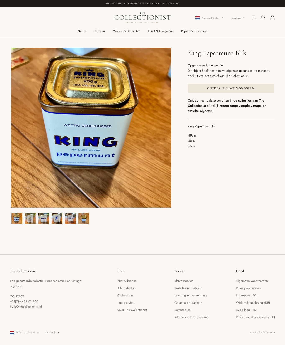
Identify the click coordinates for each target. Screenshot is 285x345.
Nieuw (82, 31)
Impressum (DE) (246, 295)
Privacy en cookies (248, 288)
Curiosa (100, 31)
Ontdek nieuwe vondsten (231, 88)
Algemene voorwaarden (252, 281)
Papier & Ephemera (194, 31)
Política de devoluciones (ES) (255, 317)
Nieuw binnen (127, 281)
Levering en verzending (190, 295)
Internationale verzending (191, 317)
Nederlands (235, 17)
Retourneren (182, 309)
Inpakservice (125, 302)
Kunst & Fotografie (160, 31)
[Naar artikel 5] (70, 218)
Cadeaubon (125, 295)
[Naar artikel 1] (17, 218)
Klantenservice (183, 281)
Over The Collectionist (132, 309)
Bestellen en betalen (187, 288)
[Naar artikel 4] (57, 218)
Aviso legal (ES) (246, 309)
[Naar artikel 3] (43, 218)
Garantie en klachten (188, 302)
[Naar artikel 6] (84, 218)
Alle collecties (126, 288)
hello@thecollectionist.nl (26, 306)
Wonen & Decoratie (126, 31)
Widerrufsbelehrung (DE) (253, 302)
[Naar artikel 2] (30, 218)
